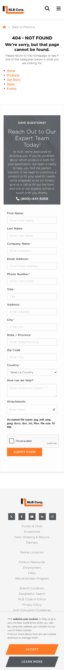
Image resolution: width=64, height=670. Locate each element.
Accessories (32, 531)
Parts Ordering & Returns (32, 537)
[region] (32, 641)
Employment (32, 567)
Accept (32, 649)
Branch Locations (32, 588)
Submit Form (24, 452)
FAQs (32, 573)
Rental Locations (32, 552)
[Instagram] (52, 516)
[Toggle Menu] (58, 8)
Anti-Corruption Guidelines (32, 610)
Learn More (32, 661)
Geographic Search (32, 593)
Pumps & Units (32, 526)
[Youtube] (32, 516)
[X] (11, 516)
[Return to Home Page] (20, 10)
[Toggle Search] (47, 8)
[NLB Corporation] (4, 27)
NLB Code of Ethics (32, 599)
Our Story (14, 79)
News (11, 84)
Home (11, 70)
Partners (32, 542)
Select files (54, 410)
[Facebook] (21, 516)
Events (11, 88)
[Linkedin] (42, 516)
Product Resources (32, 562)
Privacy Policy (32, 604)
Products (13, 75)
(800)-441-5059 (33, 199)
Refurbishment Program (32, 578)
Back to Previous (23, 27)
